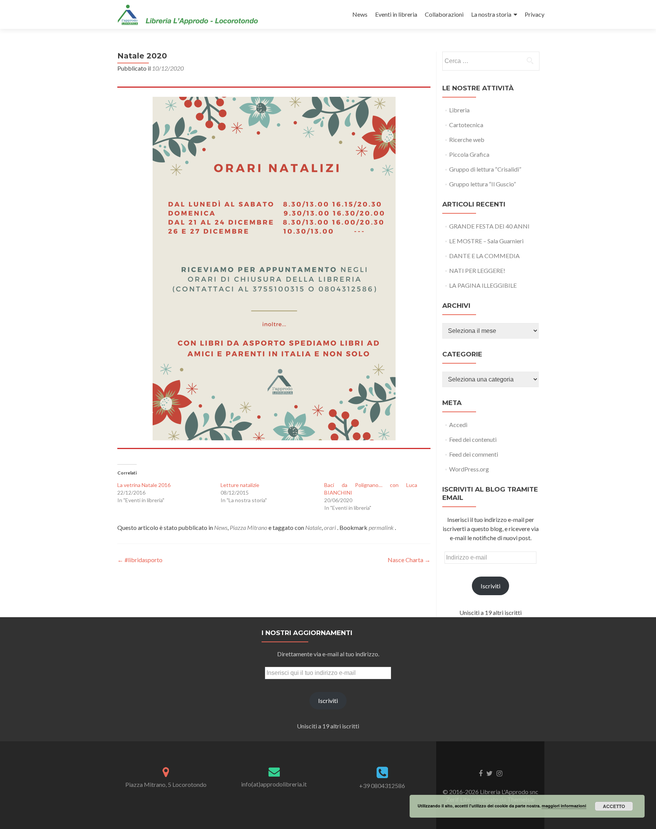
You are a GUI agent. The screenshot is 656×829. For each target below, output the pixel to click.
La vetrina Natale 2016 (143, 485)
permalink (382, 527)
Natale (313, 527)
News (359, 14)
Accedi (458, 424)
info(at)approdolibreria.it (274, 784)
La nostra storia (491, 14)
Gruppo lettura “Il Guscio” (482, 184)
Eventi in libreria (396, 14)
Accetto (614, 806)
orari (330, 527)
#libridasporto (139, 559)
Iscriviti (490, 585)
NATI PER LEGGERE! (477, 270)
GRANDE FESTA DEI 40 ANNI (489, 226)
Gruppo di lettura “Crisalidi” (485, 169)
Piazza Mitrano (248, 527)
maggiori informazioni (564, 806)
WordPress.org (469, 469)
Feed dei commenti (473, 454)
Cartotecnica (466, 124)
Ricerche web (466, 139)
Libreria (459, 109)
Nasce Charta (409, 559)
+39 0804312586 (382, 785)
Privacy (534, 14)
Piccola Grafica (469, 154)
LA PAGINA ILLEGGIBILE (483, 285)
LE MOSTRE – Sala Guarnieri (486, 240)
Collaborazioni (444, 14)
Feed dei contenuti (473, 439)
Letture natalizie (240, 485)
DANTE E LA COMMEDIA (484, 255)
